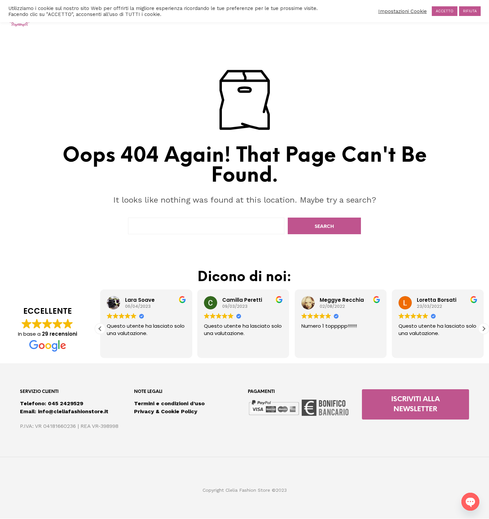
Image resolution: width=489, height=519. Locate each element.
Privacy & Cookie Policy (165, 411)
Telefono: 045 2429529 (51, 403)
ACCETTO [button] (444, 11)
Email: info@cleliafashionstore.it (64, 411)
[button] (484, 329)
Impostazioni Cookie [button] (402, 11)
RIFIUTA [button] (470, 11)
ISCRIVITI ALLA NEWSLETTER (415, 404)
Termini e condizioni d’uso (169, 403)
